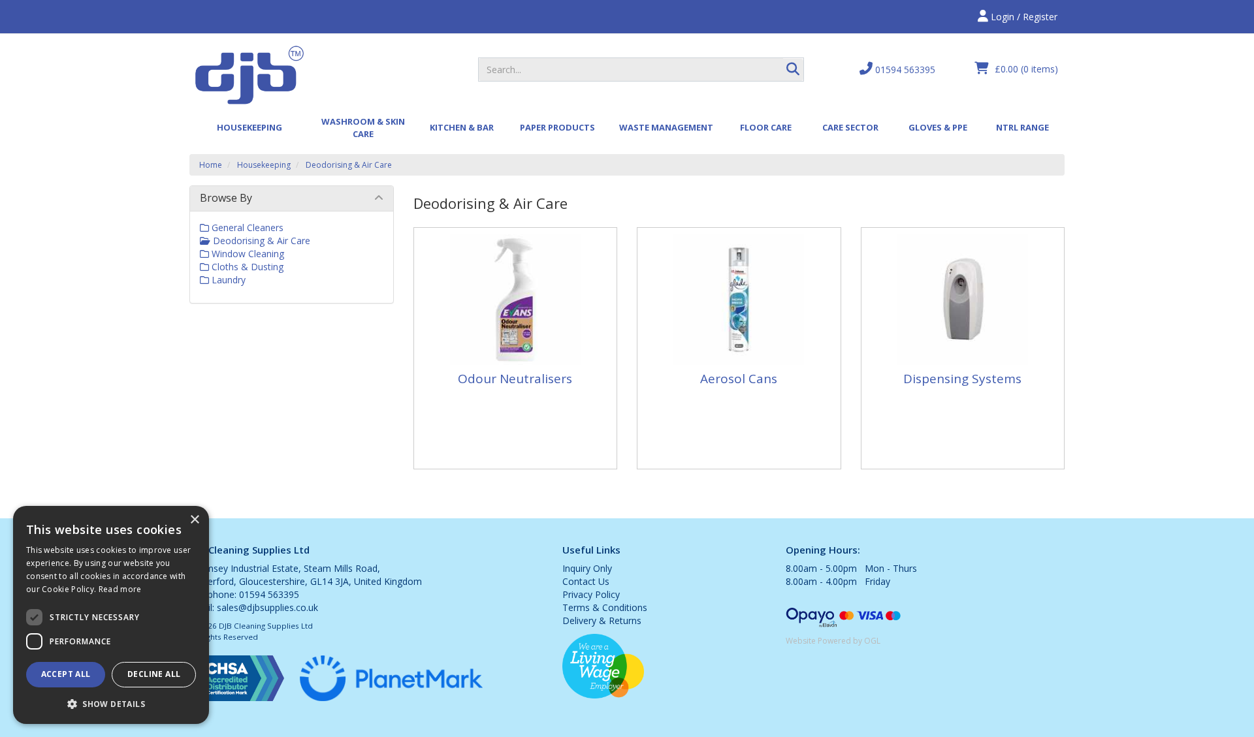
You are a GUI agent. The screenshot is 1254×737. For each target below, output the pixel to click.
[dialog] (111, 615)
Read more (120, 589)
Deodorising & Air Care (349, 164)
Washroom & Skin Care (363, 128)
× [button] (194, 520)
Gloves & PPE (937, 127)
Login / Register (1022, 16)
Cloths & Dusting (246, 266)
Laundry (227, 280)
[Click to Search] (792, 70)
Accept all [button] (66, 674)
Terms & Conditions (604, 607)
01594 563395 (904, 69)
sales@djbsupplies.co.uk (267, 607)
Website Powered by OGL (833, 640)
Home (210, 164)
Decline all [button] (153, 674)
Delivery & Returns (601, 620)
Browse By (226, 198)
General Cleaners (246, 227)
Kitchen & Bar (462, 127)
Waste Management (666, 127)
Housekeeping (249, 127)
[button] (111, 703)
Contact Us (585, 581)
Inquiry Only (587, 568)
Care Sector (850, 127)
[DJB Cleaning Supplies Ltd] (248, 74)
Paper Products (557, 127)
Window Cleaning (246, 253)
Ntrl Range (1022, 127)
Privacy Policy (591, 594)
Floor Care (766, 127)
